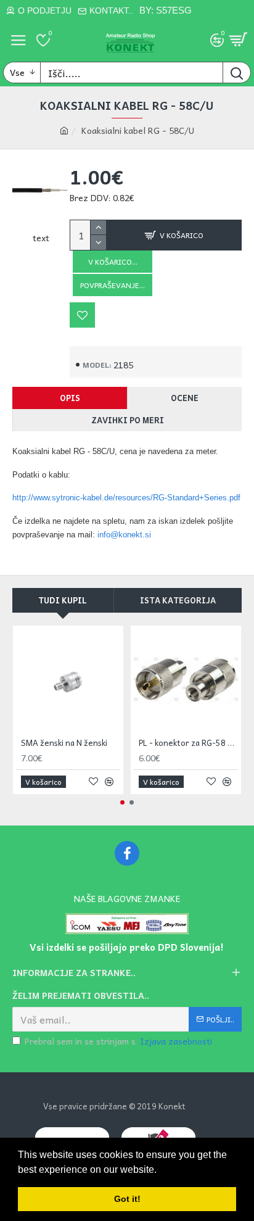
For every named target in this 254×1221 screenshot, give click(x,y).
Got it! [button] (127, 1199)
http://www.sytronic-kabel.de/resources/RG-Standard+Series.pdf (126, 497)
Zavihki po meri (127, 419)
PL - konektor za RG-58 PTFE (188, 743)
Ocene (185, 397)
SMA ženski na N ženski (64, 743)
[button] (122, 802)
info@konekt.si (124, 534)
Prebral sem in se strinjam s (118, 1041)
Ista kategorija (178, 600)
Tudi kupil (62, 600)
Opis (70, 397)
